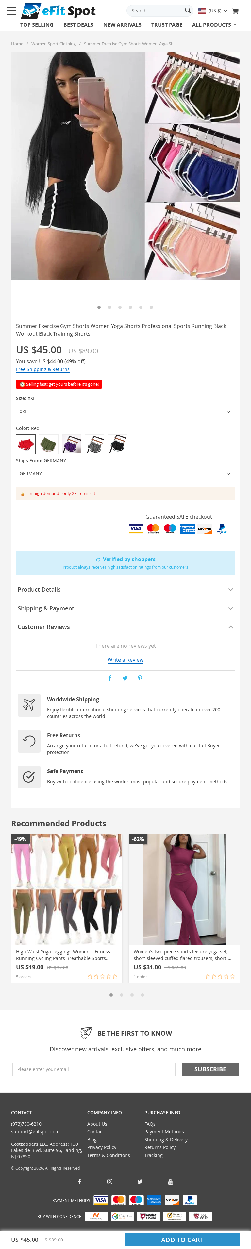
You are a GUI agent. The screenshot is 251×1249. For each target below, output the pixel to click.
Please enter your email (43, 1069)
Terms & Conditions (108, 1155)
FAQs (150, 1124)
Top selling (37, 24)
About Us (97, 1124)
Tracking (153, 1155)
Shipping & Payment (46, 608)
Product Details (39, 589)
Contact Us (99, 1131)
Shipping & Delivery (166, 1139)
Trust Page (166, 24)
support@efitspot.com (35, 1131)
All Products (211, 24)
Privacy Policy (101, 1147)
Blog (92, 1139)
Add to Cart (182, 1239)
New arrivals (122, 24)
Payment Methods (164, 1131)
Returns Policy (160, 1147)
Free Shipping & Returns (43, 369)
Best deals (78, 24)
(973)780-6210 (26, 1124)
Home (17, 44)
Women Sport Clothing (53, 44)
